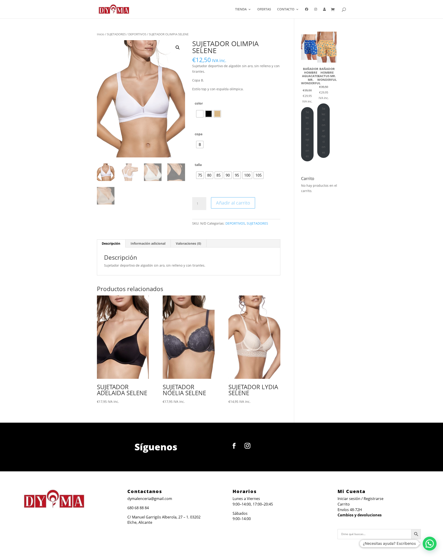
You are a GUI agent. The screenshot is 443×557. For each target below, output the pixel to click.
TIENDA (241, 9)
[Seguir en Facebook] (234, 446)
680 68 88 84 (138, 507)
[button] (178, 47)
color (199, 103)
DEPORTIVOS (137, 34)
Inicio (100, 34)
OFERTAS (264, 9)
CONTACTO (285, 9)
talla (198, 165)
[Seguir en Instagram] (247, 446)
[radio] (199, 113)
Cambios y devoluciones (360, 515)
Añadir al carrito (233, 203)
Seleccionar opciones (307, 134)
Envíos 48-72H (350, 509)
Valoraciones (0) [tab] (188, 243)
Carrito (344, 504)
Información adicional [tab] (148, 243)
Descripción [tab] (111, 243)
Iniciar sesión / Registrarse (360, 498)
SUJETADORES (116, 34)
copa (198, 134)
